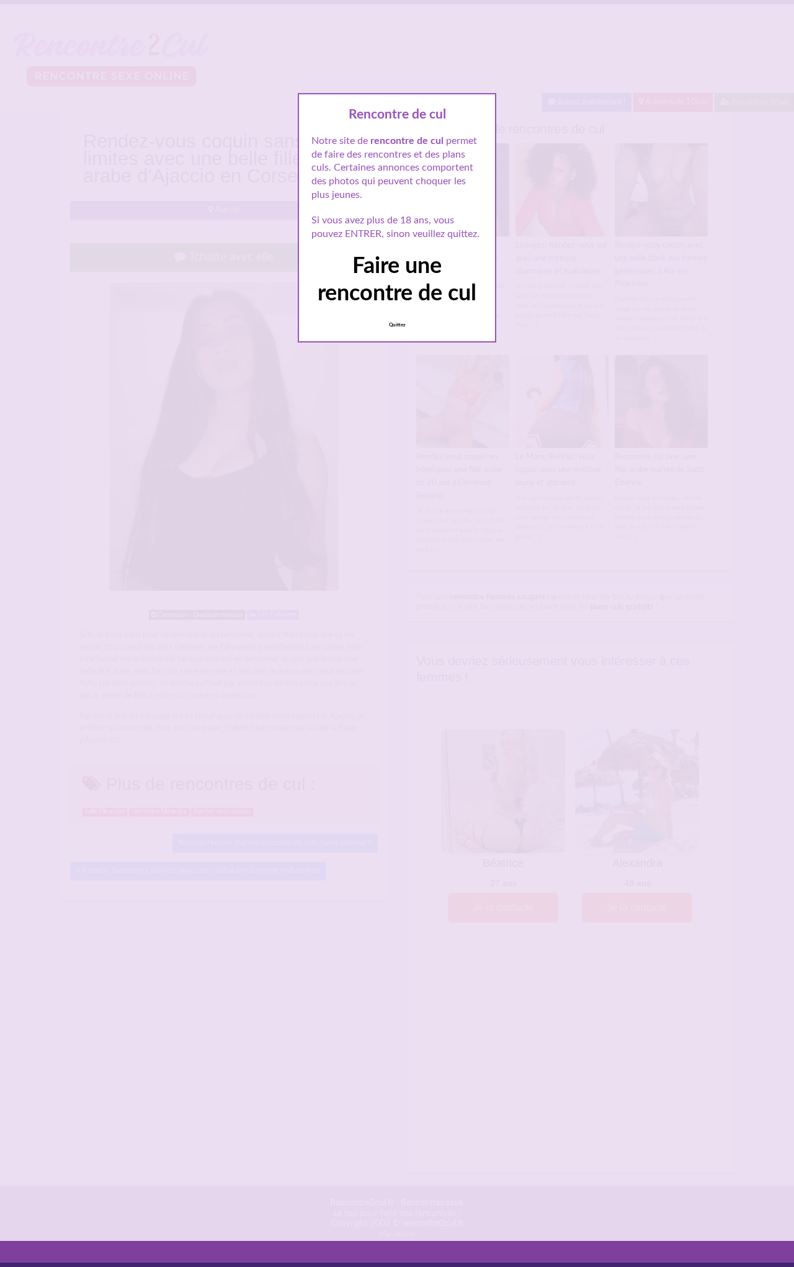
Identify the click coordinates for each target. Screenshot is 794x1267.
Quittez (397, 325)
